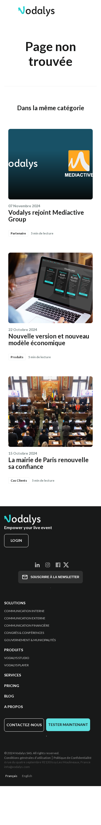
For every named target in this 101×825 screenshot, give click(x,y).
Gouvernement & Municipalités (30, 640)
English (27, 776)
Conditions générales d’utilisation (27, 758)
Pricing (11, 686)
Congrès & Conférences (24, 632)
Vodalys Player (16, 665)
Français (11, 776)
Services (12, 675)
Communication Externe (24, 618)
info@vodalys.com (17, 767)
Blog (9, 696)
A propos (13, 707)
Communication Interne (24, 611)
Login (16, 540)
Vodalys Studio (16, 658)
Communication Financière (26, 625)
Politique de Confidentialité (72, 758)
